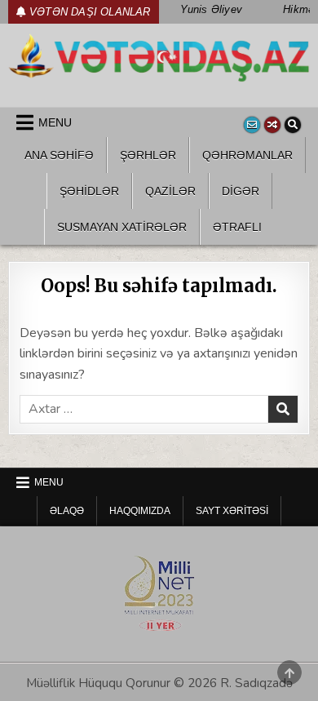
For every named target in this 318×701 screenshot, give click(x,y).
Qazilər (170, 190)
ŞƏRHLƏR (148, 155)
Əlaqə (67, 511)
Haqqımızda (139, 511)
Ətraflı (237, 226)
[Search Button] (293, 125)
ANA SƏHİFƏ (59, 155)
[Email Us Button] (252, 125)
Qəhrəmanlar (247, 155)
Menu (55, 122)
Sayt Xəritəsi (232, 511)
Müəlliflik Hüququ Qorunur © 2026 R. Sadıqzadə (159, 683)
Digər (240, 190)
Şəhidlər (89, 190)
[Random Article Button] (272, 125)
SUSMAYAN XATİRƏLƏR (122, 226)
